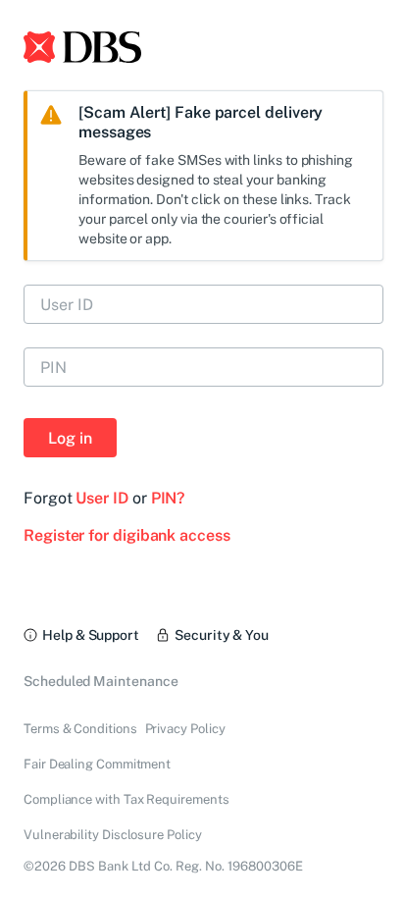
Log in (70, 438)
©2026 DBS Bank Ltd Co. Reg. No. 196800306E (163, 866)
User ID (101, 498)
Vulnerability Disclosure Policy (113, 834)
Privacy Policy (185, 728)
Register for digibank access (127, 535)
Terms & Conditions (80, 728)
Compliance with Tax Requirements (126, 799)
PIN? (168, 498)
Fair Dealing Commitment (97, 764)
